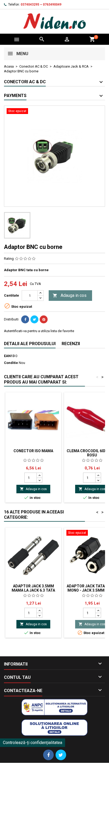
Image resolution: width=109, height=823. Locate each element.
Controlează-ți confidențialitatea (32, 742)
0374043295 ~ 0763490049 (41, 4)
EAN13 (9, 356)
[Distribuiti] (25, 319)
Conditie (11, 363)
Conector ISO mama (33, 451)
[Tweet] (34, 319)
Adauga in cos (70, 295)
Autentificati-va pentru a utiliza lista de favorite (39, 331)
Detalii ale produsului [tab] (30, 343)
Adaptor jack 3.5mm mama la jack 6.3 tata (33, 588)
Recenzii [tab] (71, 343)
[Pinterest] (44, 319)
